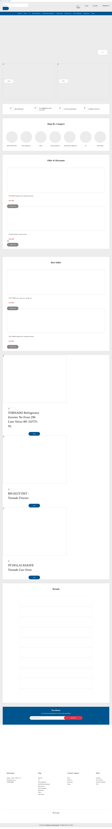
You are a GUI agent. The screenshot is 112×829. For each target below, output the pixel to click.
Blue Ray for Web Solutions (52, 825)
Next (105, 52)
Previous (100, 52)
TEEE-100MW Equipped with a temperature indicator (21, 336)
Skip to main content (5, 1)
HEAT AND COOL (12, 145)
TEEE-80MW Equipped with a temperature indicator (21, 196)
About (68, 778)
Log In (86, 5)
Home (25, 13)
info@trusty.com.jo (11, 780)
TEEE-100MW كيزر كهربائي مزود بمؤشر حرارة (20, 298)
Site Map (98, 778)
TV (29, 13)
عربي (77, 5)
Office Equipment (77, 13)
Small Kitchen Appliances (48, 13)
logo (39, 6)
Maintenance (86, 13)
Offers (93, 13)
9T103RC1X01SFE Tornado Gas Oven (18, 234)
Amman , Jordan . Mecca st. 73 (14, 778)
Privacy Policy (99, 780)
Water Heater (59, 13)
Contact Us (69, 780)
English (78, 7)
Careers (69, 784)
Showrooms (70, 782)
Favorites (95, 5)
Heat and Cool (68, 13)
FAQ (97, 784)
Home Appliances (36, 13)
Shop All (20, 13)
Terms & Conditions (100, 782)
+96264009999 (10, 782)
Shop (9, 81)
